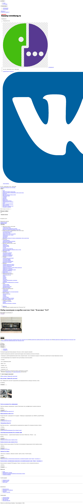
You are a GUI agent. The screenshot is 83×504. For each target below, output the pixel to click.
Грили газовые (6, 284)
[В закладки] (5, 410)
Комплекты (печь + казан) (8, 234)
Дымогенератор (6, 240)
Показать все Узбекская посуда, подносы (10, 282)
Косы (4, 275)
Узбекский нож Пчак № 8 (5, 423)
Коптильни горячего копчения (9, 241)
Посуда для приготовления (8, 203)
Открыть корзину (3, 222)
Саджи (4, 247)
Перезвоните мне (6, 20)
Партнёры (5, 491)
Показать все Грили (6, 287)
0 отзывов (2, 313)
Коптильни (5, 193)
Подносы (5, 279)
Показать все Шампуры (7, 270)
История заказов (6, 498)
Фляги (4, 302)
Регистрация (5, 9)
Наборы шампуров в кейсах (8, 264)
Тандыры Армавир (7, 260)
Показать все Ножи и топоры (8, 298)
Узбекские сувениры (7, 301)
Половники (5, 235)
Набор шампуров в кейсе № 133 (6, 413)
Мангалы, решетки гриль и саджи (9, 194)
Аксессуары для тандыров (8, 258)
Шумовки (5, 237)
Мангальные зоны (6, 195)
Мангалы (5, 244)
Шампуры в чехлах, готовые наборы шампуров (12, 267)
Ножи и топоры (6, 204)
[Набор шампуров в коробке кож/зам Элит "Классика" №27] (11, 335)
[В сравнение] (6, 410)
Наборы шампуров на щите (8, 265)
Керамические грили (7, 286)
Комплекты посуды (7, 274)
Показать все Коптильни (7, 242)
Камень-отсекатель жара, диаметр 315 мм (9, 441)
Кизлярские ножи (6, 293)
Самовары (5, 196)
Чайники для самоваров (8, 254)
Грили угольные (6, 285)
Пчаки (4, 294)
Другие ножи (6, 297)
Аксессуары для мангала (8, 248)
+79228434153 (51, 67)
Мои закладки (5, 499)
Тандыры (4, 197)
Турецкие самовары (7, 253)
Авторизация (5, 8)
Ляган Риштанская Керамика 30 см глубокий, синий (11, 432)
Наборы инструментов (7, 200)
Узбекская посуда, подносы (8, 201)
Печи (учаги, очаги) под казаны (9, 233)
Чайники (5, 281)
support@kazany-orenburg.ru (8, 71)
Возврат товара (6, 481)
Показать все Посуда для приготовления (10, 291)
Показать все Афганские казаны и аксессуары (11, 229)
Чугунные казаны (6, 232)
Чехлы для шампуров (7, 266)
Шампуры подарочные (7, 268)
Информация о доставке (7, 472)
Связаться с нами (6, 480)
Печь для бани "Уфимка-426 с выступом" (9, 378)
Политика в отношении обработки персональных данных (14, 473)
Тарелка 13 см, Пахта (4, 451)
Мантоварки (5, 289)
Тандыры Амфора (6, 259)
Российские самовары (7, 252)
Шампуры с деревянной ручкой (9, 269)
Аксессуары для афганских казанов (10, 228)
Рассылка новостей (6, 500)
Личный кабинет (6, 497)
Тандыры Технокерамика (8, 261)
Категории (2, 224)
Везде (4, 190)
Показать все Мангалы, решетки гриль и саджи (12, 249)
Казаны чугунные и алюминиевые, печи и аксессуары (13, 192)
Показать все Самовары (7, 255)
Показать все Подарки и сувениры (9, 303)
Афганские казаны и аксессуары (9, 191)
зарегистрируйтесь (17, 371)
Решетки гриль (6, 246)
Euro (4, 3)
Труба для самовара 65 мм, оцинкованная (9, 404)
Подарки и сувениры (7, 206)
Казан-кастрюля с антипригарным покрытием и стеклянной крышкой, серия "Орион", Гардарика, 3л (21, 460)
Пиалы (4, 278)
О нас (4, 471)
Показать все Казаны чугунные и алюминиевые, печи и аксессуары (16, 238)
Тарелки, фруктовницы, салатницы (10, 280)
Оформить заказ (3, 223)
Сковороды (5, 290)
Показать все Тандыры (7, 262)
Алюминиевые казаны (7, 231)
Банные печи (5, 199)
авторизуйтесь (8, 371)
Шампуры (5, 198)
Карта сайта (5, 482)
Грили (4, 202)
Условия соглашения (7, 474)
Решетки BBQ (6, 245)
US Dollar (5, 4)
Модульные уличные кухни (8, 205)
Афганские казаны (7, 227)
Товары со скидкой (6, 492)
